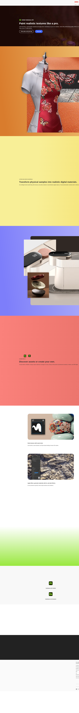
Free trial (39, 31)
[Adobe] (76, 2)
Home (76, 4)
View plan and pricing (26, 31)
